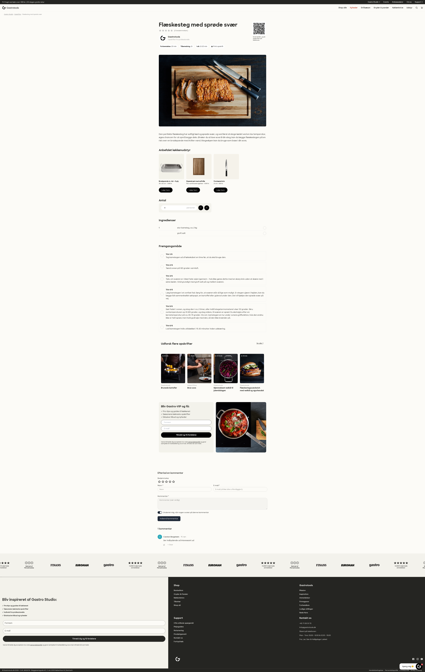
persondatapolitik (194, 442)
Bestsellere (178, 590)
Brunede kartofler (169, 388)
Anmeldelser (304, 598)
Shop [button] (176, 585)
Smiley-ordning (416, 670)
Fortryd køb (178, 641)
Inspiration (303, 594)
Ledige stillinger (306, 609)
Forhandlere (304, 605)
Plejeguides (179, 627)
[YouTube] (422, 659)
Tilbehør (177, 601)
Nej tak (18, 667)
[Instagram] (418, 659)
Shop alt (177, 605)
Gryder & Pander (181, 594)
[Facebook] (413, 659)
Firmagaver (304, 601)
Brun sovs (191, 388)
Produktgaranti (180, 634)
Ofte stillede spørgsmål (184, 623)
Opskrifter (17, 14)
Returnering (179, 630)
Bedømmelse (163, 478)
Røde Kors (303, 613)
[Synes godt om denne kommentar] (164, 544)
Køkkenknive (179, 598)
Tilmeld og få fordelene (186, 435)
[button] (381, 7)
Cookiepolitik (404, 670)
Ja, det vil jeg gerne (19, 661)
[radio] (159, 481)
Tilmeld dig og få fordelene (84, 639)
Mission (302, 590)
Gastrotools (174, 37)
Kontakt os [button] (305, 618)
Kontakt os (178, 638)
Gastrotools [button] (306, 585)
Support (418, 2)
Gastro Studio (373, 2)
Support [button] (178, 618)
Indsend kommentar (169, 518)
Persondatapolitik (391, 670)
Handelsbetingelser (376, 670)
